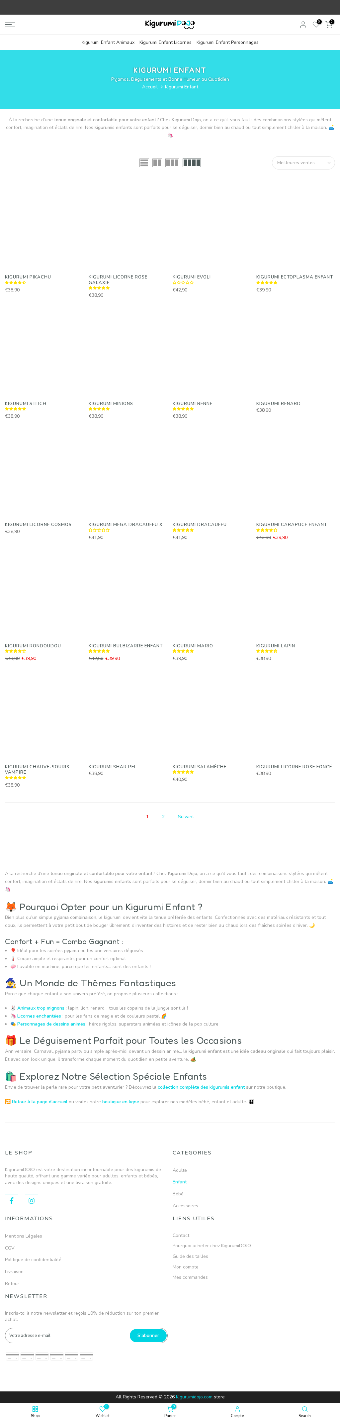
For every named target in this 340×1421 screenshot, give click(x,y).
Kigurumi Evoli (192, 277)
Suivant (186, 817)
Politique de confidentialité (33, 1260)
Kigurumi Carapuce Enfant (291, 525)
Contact (181, 1235)
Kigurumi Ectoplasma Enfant (294, 277)
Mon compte (186, 1267)
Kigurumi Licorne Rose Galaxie (118, 280)
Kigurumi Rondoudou (33, 646)
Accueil (150, 87)
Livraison (14, 1271)
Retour (12, 1283)
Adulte (180, 1170)
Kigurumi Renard (278, 404)
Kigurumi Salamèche (199, 767)
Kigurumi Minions (111, 404)
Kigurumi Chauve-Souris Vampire (37, 770)
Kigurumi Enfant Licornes (165, 42)
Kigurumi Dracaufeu (200, 525)
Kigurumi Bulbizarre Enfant (126, 646)
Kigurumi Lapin (275, 646)
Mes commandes (190, 1277)
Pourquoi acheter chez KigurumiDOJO (212, 1246)
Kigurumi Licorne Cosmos (38, 525)
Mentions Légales (23, 1236)
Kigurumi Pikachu (28, 277)
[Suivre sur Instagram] (31, 1200)
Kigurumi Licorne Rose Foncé (294, 767)
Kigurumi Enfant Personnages (228, 42)
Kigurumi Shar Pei (112, 767)
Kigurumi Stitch (25, 404)
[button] (16, 282)
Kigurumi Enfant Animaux (108, 42)
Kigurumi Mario (193, 646)
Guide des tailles (190, 1256)
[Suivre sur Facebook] (11, 1200)
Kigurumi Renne (192, 404)
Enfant (180, 1182)
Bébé (178, 1194)
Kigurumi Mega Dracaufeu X (126, 525)
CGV (10, 1248)
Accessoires (185, 1206)
